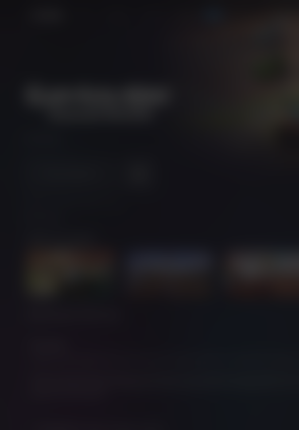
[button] (149, 211)
